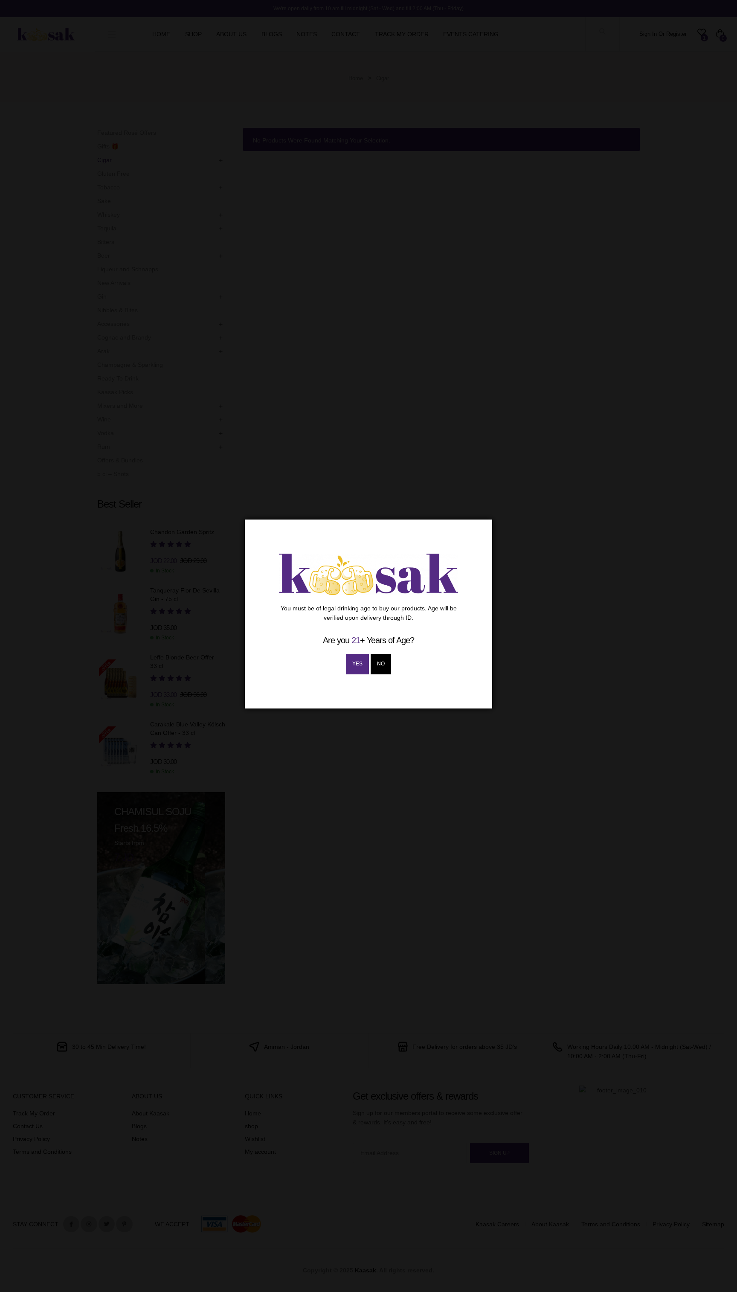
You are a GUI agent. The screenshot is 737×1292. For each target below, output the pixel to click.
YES (357, 664)
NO (381, 664)
